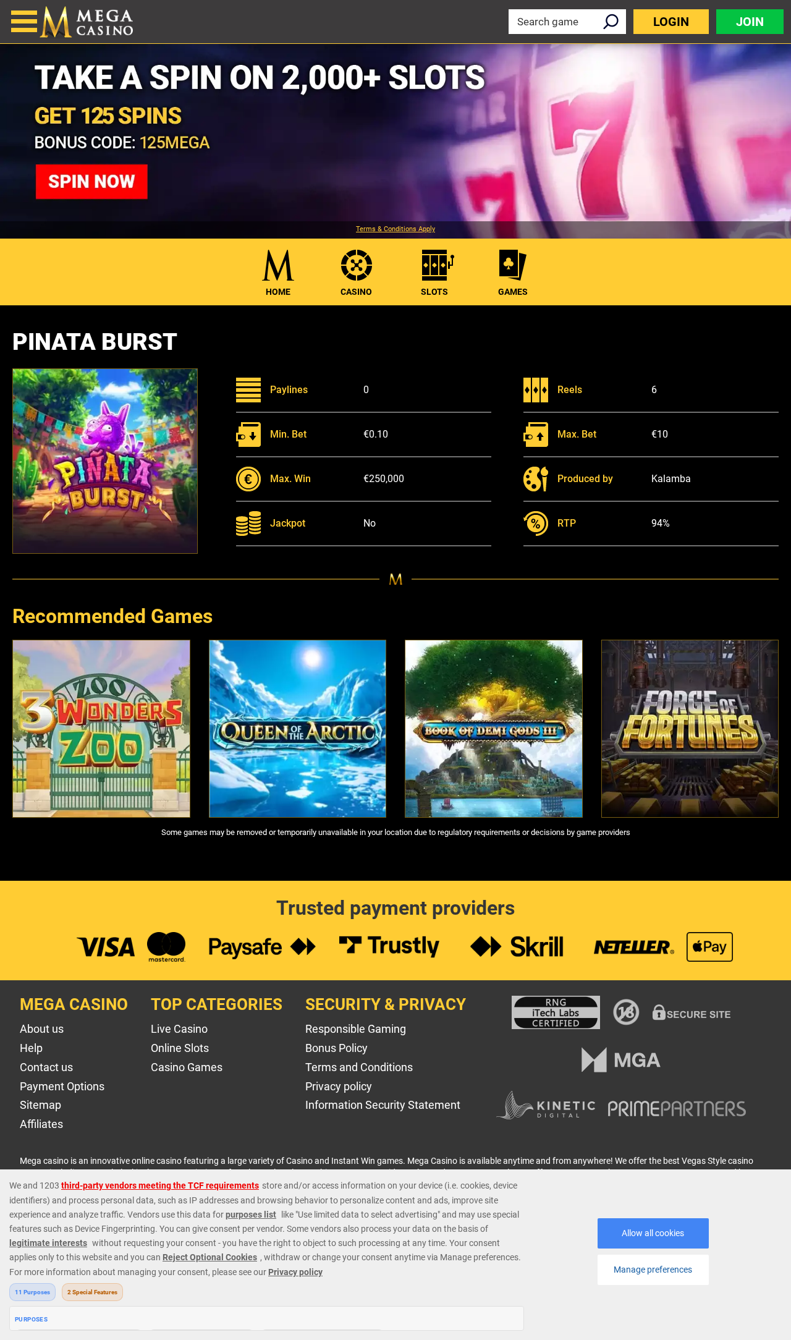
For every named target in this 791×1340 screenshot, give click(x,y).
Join (750, 21)
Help (31, 1047)
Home (278, 292)
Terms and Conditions (359, 1067)
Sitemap (40, 1104)
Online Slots (180, 1047)
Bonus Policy (336, 1047)
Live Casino (179, 1028)
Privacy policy (338, 1086)
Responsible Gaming (355, 1028)
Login (671, 21)
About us (42, 1028)
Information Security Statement (382, 1104)
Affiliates (41, 1123)
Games (513, 292)
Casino (356, 292)
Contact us (46, 1067)
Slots (434, 292)
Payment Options (62, 1086)
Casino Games (186, 1067)
